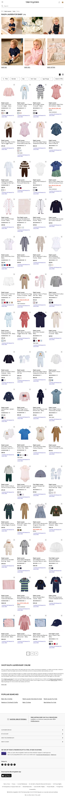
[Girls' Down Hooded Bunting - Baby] (8, 547)
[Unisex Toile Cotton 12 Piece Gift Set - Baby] (56, 473)
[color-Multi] (18, 188)
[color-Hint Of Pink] (2, 113)
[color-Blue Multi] (18, 378)
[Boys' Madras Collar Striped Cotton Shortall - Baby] (24, 584)
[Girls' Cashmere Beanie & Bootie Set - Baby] (8, 623)
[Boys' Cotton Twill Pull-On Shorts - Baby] (8, 281)
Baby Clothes (27, 702)
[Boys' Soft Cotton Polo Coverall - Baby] (24, 511)
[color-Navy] (36, 190)
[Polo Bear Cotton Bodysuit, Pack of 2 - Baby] (8, 434)
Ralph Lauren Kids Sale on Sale (32, 699)
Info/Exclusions (35, 721)
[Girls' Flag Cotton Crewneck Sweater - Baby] (24, 396)
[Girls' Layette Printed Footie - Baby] (8, 206)
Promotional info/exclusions (43, 754)
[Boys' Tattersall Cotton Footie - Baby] (40, 244)
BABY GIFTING (51, 67)
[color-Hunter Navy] (7, 113)
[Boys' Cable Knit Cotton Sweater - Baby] (56, 281)
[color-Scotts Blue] (5, 265)
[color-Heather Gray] (5, 380)
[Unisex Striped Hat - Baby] (40, 473)
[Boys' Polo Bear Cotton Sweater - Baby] (56, 511)
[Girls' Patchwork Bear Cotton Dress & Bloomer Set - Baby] (40, 434)
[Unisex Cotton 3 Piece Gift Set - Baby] (40, 281)
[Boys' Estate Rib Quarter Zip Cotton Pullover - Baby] (56, 206)
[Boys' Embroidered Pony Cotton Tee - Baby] (24, 434)
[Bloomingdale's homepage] (2, 11)
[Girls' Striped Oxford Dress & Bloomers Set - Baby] (24, 129)
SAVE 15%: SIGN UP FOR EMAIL (18, 719)
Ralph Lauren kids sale (55, 679)
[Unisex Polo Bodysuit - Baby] (40, 169)
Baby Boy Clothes (6, 699)
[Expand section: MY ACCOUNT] (32, 734)
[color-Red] (5, 302)
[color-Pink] (18, 150)
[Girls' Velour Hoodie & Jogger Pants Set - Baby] (24, 319)
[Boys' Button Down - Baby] (56, 359)
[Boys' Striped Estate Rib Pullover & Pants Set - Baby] (24, 169)
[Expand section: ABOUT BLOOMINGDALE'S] (32, 738)
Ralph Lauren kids (8, 679)
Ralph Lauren (7, 11)
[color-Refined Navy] (9, 265)
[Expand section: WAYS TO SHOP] (32, 742)
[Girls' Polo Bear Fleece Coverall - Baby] (56, 319)
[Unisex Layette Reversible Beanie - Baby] (56, 547)
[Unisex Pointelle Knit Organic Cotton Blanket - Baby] (24, 206)
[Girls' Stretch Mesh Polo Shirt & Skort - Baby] (56, 92)
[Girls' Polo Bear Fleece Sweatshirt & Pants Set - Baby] (40, 129)
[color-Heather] (20, 455)
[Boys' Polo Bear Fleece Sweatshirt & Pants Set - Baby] (40, 359)
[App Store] (6, 775)
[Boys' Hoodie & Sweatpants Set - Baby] (8, 319)
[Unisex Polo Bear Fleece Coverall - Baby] (24, 92)
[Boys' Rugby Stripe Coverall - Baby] (40, 92)
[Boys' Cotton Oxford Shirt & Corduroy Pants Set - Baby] (8, 473)
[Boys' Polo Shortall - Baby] (40, 319)
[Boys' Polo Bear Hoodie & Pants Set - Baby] (40, 396)
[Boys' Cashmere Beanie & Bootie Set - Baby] (40, 623)
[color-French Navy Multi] (36, 113)
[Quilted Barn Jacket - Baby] (8, 396)
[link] (8, 110)
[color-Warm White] (5, 113)
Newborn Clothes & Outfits (9, 702)
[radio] (2, 113)
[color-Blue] (2, 190)
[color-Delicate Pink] (20, 113)
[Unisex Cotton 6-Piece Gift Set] (24, 359)
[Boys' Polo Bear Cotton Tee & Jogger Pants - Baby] (8, 129)
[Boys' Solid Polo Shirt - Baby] (8, 244)
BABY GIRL (27, 67)
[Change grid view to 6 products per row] (63, 74)
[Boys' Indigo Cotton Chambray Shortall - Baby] (56, 396)
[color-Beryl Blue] (18, 113)
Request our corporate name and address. (47, 792)
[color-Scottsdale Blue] (18, 455)
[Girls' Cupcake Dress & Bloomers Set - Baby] (24, 473)
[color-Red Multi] (20, 188)
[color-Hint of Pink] (5, 418)
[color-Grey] (50, 302)
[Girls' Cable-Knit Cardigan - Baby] (8, 92)
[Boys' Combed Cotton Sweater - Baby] (8, 359)
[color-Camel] (18, 530)
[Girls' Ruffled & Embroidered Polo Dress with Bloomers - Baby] (56, 244)
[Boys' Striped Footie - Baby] (24, 244)
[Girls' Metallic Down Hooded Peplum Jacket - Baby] (40, 547)
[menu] (2, 2)
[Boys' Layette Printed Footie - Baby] (40, 206)
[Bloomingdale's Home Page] (32, 2)
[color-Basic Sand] (9, 302)
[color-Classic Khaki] (12, 302)
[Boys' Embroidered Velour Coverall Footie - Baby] (56, 434)
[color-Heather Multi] (34, 113)
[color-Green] (20, 530)
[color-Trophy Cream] (20, 227)
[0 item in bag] (63, 2)
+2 (27, 455)
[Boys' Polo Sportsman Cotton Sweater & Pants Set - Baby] (56, 584)
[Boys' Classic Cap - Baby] (56, 623)
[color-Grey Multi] (52, 493)
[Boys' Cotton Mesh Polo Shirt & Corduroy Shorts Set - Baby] (56, 169)
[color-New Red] (7, 265)
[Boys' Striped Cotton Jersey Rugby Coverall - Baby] (8, 511)
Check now (53, 754)
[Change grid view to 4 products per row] (60, 75)
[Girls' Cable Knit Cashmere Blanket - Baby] (8, 584)
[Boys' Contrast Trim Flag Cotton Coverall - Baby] (24, 281)
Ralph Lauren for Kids (50, 699)
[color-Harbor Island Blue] (20, 150)
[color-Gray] (5, 341)
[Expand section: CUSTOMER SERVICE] (32, 730)
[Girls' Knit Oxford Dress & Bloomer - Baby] (24, 623)
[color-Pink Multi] (20, 378)
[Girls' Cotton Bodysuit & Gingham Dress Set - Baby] (40, 511)
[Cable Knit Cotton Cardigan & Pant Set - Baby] (8, 169)
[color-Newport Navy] (2, 418)
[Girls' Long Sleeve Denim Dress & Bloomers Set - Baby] (56, 129)
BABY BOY (4, 67)
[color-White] (34, 190)
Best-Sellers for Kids (50, 702)
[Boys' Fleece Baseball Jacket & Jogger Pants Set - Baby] (24, 547)
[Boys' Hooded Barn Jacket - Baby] (40, 584)
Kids (14, 11)
